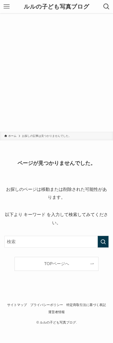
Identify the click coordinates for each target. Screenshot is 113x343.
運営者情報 (56, 312)
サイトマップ (17, 305)
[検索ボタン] (106, 6)
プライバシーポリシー (46, 305)
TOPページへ (56, 264)
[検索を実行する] (103, 242)
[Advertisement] (56, 72)
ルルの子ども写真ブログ (56, 7)
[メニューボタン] (6, 6)
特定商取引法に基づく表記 (86, 305)
